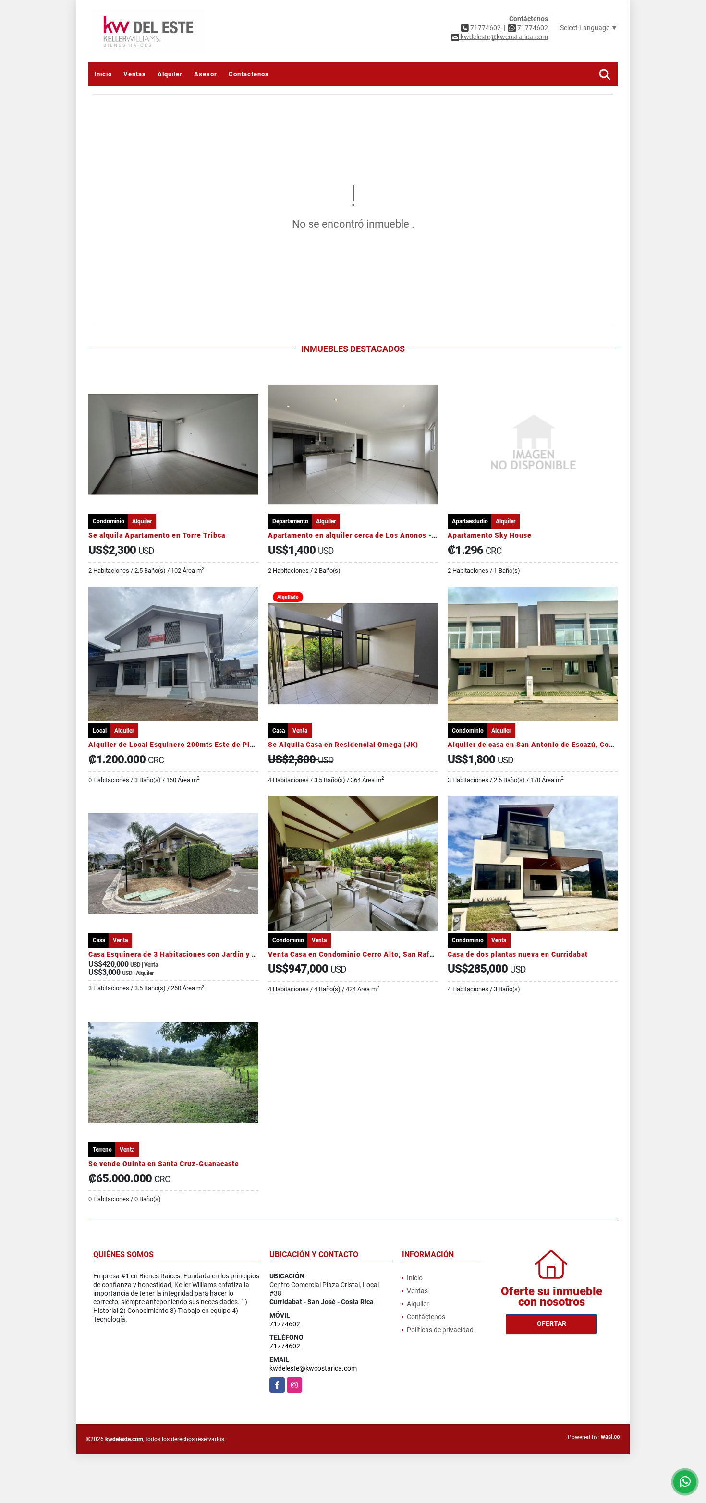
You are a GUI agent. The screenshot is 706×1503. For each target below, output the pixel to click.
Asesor (205, 74)
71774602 (485, 28)
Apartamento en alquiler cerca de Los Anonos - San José (366, 535)
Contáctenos (249, 74)
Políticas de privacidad (440, 1330)
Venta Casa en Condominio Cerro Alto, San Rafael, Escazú (368, 954)
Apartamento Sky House (490, 535)
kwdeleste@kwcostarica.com (313, 1368)
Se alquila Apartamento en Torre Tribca (156, 535)
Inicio (103, 74)
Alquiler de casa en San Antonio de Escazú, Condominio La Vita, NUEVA (572, 744)
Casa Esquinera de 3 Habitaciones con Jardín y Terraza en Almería (202, 954)
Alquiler (170, 74)
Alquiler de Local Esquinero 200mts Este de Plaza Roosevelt (193, 744)
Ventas (134, 74)
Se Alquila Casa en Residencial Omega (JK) (343, 744)
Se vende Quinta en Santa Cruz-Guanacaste (163, 1163)
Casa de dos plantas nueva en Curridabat (518, 954)
